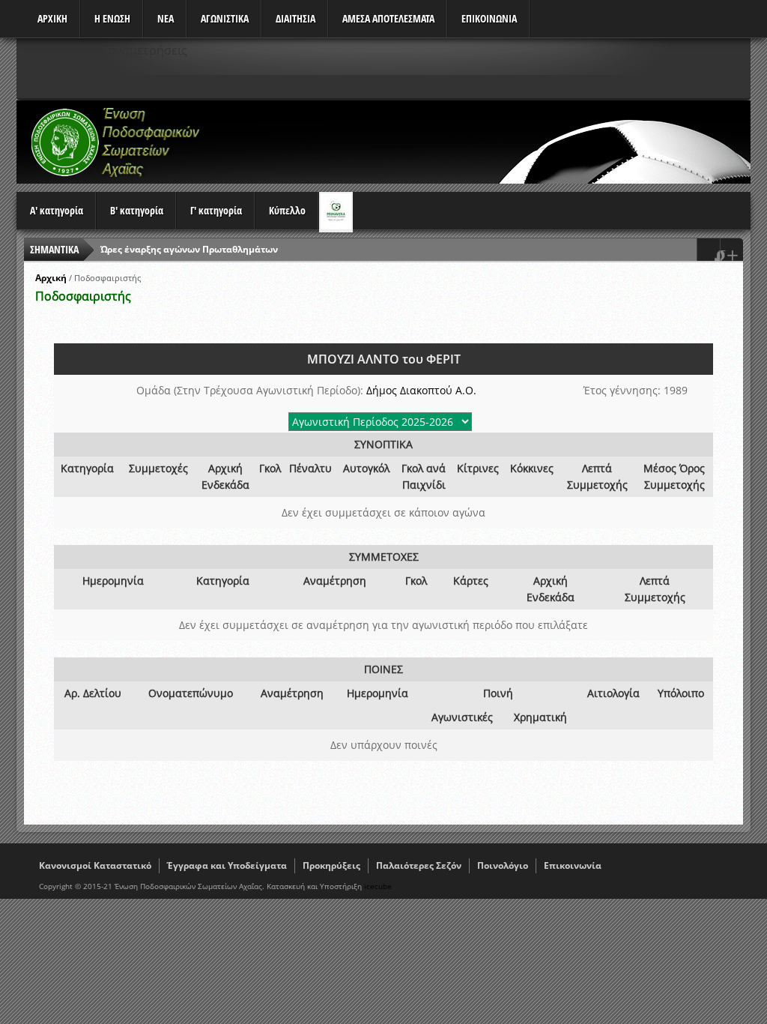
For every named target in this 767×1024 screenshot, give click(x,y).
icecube (378, 886)
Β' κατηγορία (136, 210)
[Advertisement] (478, 141)
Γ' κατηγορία (216, 210)
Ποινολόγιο (502, 865)
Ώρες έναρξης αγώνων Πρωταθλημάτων (189, 249)
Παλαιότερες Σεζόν (418, 865)
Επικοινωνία (572, 865)
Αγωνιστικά (225, 18)
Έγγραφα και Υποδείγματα (227, 865)
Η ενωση (112, 18)
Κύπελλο (287, 210)
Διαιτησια (295, 18)
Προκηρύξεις (331, 865)
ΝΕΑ (165, 18)
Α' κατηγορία (56, 210)
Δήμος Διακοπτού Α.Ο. (421, 390)
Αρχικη (52, 18)
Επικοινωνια (489, 18)
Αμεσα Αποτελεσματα (388, 18)
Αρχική (51, 277)
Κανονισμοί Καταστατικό (95, 865)
